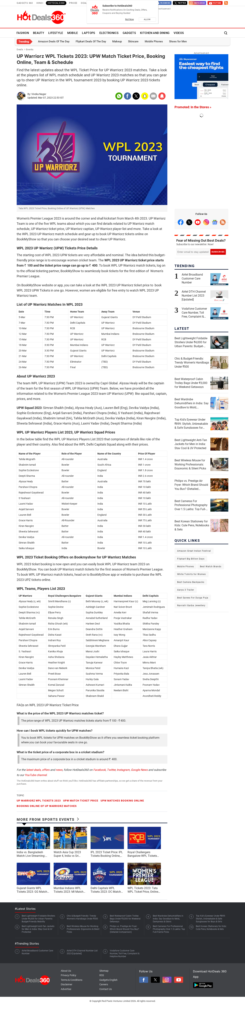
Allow (147, 19)
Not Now (129, 19)
